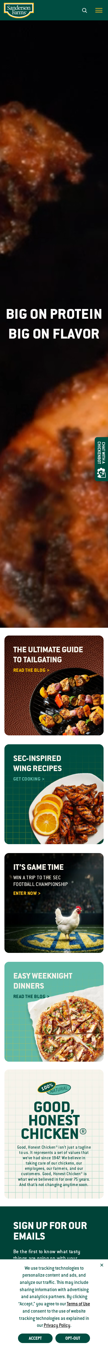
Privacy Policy (57, 1325)
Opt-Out (72, 1338)
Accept (35, 1338)
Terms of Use (78, 1303)
